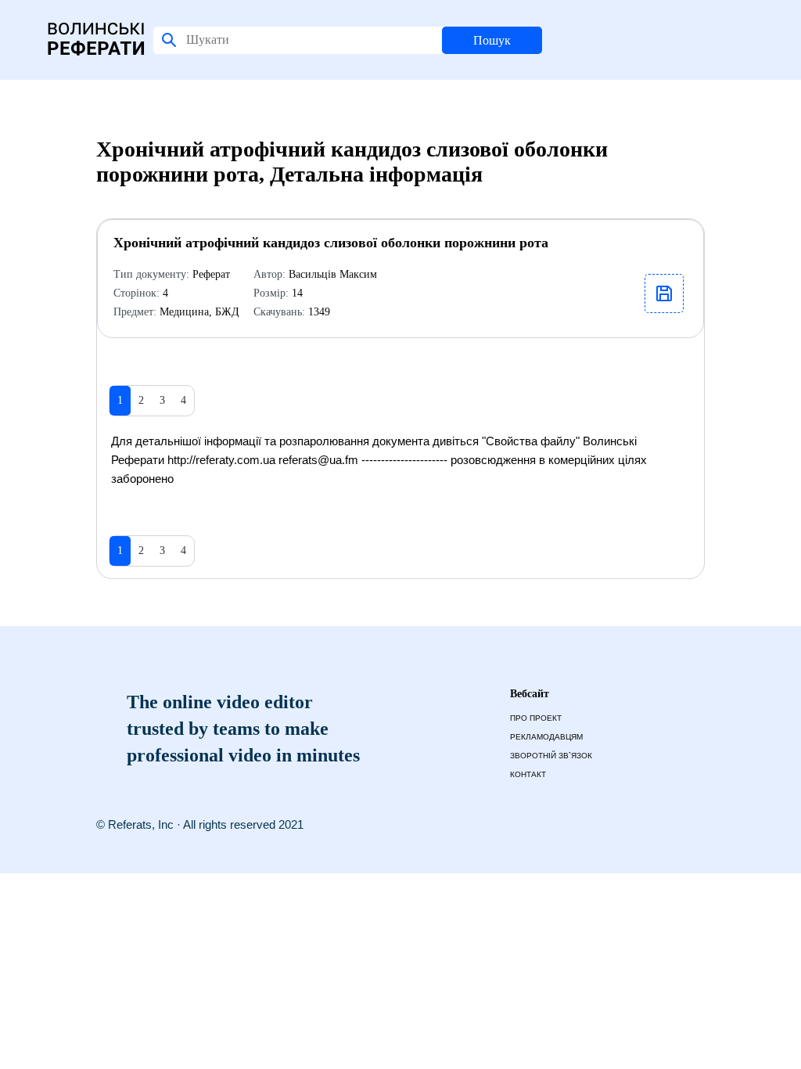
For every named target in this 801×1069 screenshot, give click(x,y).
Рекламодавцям (546, 736)
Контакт (528, 774)
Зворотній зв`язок (551, 755)
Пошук (492, 40)
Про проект (536, 718)
